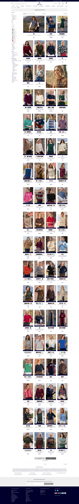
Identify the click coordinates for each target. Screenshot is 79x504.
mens (18, 6)
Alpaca (13, 45)
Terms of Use (13, 494)
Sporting (13, 81)
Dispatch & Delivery (14, 490)
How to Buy (27, 497)
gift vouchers (60, 6)
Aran (13, 71)
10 (13, 24)
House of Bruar (15, 52)
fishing (53, 6)
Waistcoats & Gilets (15, 80)
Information (28, 488)
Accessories (13, 79)
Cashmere (14, 63)
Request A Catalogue (14, 496)
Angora (13, 46)
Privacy (12, 493)
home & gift (28, 6)
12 (13, 25)
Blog (26, 501)
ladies (13, 6)
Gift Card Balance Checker (14, 497)
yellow (14, 43)
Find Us (27, 493)
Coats (13, 82)
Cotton (14, 68)
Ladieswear (13, 58)
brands (22, 6)
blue (14, 30)
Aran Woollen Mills (15, 54)
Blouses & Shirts (14, 59)
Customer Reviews (13, 498)
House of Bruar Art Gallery (29, 490)
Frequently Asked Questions (15, 492)
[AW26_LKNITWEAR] (56, 76)
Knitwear (13, 62)
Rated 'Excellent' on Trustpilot (57, 0)
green (15, 32)
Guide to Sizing (28, 498)
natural (15, 35)
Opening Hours (28, 492)
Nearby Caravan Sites (28, 500)
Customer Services (15, 488)
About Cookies (28, 499)
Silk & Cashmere (15, 69)
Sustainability (13, 499)
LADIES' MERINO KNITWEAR (18, 474)
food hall (35, 6)
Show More (39, 458)
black (14, 29)
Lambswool (14, 66)
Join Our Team (28, 495)
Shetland (14, 70)
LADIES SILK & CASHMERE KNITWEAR (47, 474)
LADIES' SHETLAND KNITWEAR (32, 474)
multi (14, 34)
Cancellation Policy (13, 495)
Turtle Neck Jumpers (15, 64)
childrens (47, 6)
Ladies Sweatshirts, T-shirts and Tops (16, 61)
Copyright (12, 501)
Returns (12, 491)
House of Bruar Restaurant (29, 491)
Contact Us (27, 496)
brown (15, 31)
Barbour (14, 55)
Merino (14, 67)
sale (66, 6)
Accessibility (13, 500)
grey (14, 33)
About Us (27, 494)
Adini (13, 53)
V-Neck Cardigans (15, 65)
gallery (41, 6)
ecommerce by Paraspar (57, 495)
